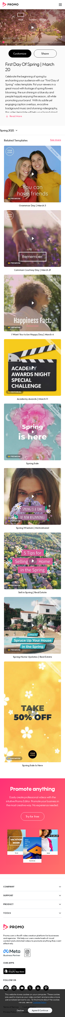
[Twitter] (30, 988)
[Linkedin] (38, 988)
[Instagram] (27, 953)
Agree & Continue (40, 1010)
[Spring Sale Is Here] (32, 711)
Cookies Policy (39, 1002)
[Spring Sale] (32, 432)
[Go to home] (12, 4)
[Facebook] (11, 953)
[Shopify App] (32, 971)
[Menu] (60, 4)
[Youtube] (22, 988)
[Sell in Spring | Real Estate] (32, 561)
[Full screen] (60, 37)
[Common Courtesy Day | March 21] (32, 238)
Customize (19, 53)
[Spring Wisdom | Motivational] (32, 496)
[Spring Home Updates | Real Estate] (32, 625)
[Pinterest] (46, 988)
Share (45, 53)
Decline (20, 1010)
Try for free (32, 816)
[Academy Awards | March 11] (32, 367)
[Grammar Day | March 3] (32, 174)
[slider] (3, 42)
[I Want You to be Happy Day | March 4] (32, 303)
